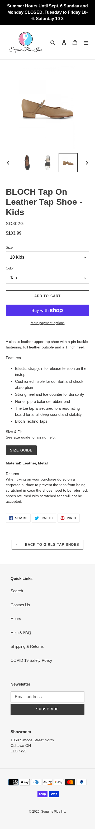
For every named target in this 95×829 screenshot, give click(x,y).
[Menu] (86, 42)
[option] (27, 163)
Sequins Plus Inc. (53, 811)
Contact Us (20, 605)
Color (10, 268)
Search (17, 591)
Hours (16, 618)
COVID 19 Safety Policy (31, 660)
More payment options (48, 323)
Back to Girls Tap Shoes (51, 545)
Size (9, 247)
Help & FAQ (21, 632)
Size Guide (21, 450)
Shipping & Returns (27, 646)
